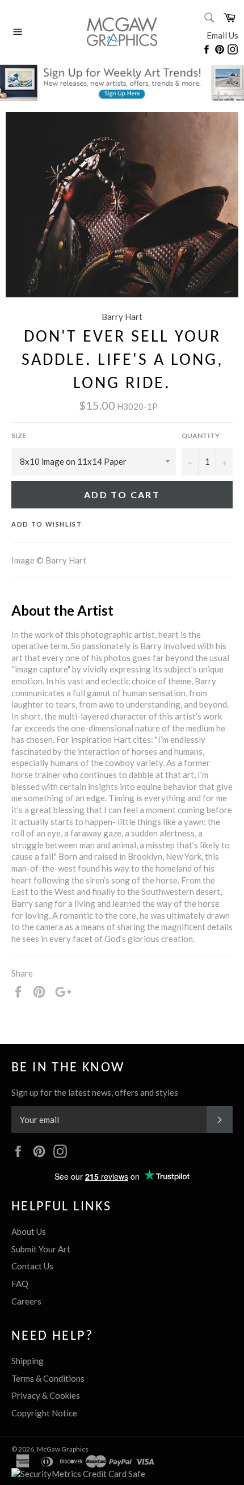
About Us (28, 1231)
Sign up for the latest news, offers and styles (94, 1092)
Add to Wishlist (46, 524)
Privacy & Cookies (45, 1395)
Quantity (201, 435)
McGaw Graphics (63, 1449)
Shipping (27, 1361)
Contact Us (32, 1266)
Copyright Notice (44, 1413)
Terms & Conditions (48, 1378)
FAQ (19, 1283)
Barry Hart (122, 317)
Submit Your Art (40, 1249)
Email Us (222, 35)
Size (18, 435)
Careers (26, 1301)
